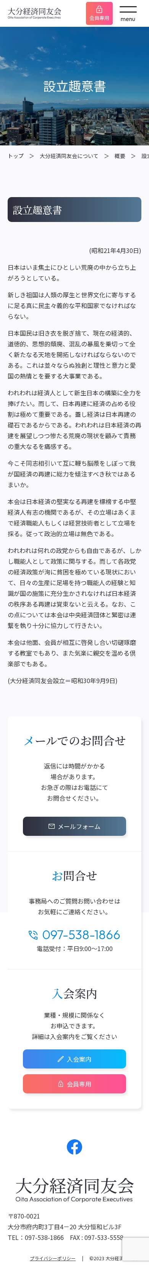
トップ (16, 156)
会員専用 (99, 17)
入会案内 (79, 1059)
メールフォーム (79, 826)
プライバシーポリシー (53, 1258)
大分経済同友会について (69, 156)
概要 (120, 156)
